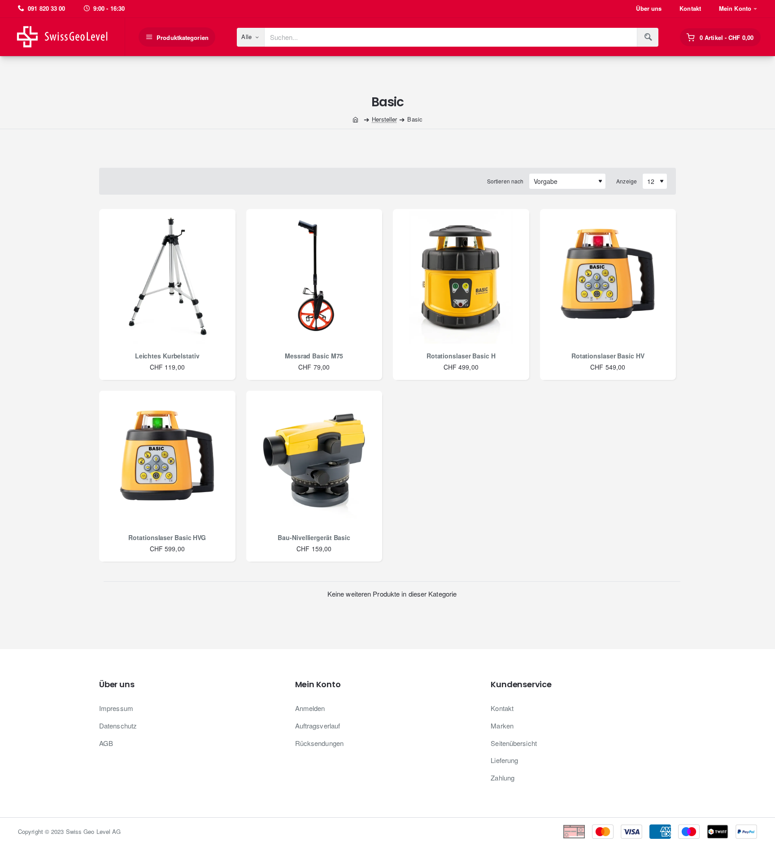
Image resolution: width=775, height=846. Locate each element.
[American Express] (660, 831)
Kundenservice (521, 684)
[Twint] (717, 831)
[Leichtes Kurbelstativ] (167, 277)
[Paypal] (746, 831)
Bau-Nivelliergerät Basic (314, 537)
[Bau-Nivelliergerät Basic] (314, 458)
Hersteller (384, 119)
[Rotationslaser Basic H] (461, 277)
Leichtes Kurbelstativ (167, 356)
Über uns (116, 684)
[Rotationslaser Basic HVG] (167, 458)
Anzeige (626, 181)
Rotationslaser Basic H (461, 356)
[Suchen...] (647, 37)
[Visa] (631, 831)
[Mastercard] (603, 831)
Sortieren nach (505, 181)
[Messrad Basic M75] (314, 277)
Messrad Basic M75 (314, 356)
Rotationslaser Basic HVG (167, 537)
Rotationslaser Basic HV (607, 356)
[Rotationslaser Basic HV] (608, 277)
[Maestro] (689, 831)
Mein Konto (318, 684)
